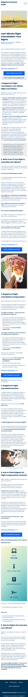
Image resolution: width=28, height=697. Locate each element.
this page (14, 558)
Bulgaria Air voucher (7, 114)
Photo (6, 468)
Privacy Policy (13, 682)
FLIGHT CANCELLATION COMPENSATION (14, 78)
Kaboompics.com (14, 468)
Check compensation (14, 686)
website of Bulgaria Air (16, 487)
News (6, 682)
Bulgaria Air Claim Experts (8, 42)
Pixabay (13, 289)
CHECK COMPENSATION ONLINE (14, 73)
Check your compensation (8, 68)
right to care (8, 233)
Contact (20, 682)
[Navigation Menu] (25, 3)
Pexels (19, 289)
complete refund (18, 395)
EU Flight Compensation (6, 43)
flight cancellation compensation (13, 122)
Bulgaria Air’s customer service (8, 184)
